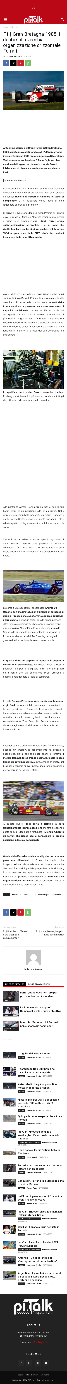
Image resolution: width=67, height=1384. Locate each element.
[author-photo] (33, 964)
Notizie (14, 27)
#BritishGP (16, 894)
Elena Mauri (31, 1157)
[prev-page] (5, 1037)
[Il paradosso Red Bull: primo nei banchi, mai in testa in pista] (9, 1071)
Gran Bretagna (43, 894)
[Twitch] (29, 1363)
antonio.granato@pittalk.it (33, 1335)
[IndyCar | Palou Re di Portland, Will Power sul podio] (9, 1245)
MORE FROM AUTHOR (39, 984)
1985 (26, 894)
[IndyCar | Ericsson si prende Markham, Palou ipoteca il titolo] (9, 1213)
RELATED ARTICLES (14, 984)
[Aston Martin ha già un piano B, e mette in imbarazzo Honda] (9, 1086)
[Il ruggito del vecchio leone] (9, 1055)
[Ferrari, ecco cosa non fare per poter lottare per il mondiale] (11, 996)
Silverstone (56, 894)
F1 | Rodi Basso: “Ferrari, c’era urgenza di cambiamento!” (15, 934)
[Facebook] (6, 63)
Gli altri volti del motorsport (29, 1142)
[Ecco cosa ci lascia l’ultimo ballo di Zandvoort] (9, 1151)
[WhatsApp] (28, 63)
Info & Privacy (32, 1374)
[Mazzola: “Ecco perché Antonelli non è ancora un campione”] (11, 1026)
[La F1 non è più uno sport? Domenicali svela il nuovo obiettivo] (11, 1011)
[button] (5, 20)
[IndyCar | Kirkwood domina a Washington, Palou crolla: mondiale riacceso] (9, 1134)
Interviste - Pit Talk (9, 1029)
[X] (13, 63)
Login (20, 1374)
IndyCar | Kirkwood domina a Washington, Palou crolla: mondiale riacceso (39, 1135)
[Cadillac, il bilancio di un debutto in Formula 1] (9, 1229)
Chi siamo (45, 1374)
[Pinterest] (20, 63)
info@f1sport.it (40, 1342)
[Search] (62, 20)
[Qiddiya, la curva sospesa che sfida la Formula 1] (9, 1118)
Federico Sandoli (13, 56)
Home (5, 27)
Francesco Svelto (33, 1057)
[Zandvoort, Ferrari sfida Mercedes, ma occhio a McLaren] (9, 1183)
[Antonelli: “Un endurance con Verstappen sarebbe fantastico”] (9, 1260)
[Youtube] (46, 1363)
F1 (32, 894)
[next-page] (10, 1037)
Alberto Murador (33, 1172)
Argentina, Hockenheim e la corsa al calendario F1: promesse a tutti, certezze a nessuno (39, 1277)
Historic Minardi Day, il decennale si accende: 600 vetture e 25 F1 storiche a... (39, 1103)
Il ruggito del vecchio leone (34, 1053)
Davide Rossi (31, 1188)
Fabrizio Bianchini (49, 1142)
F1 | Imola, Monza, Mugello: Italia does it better (50, 933)
